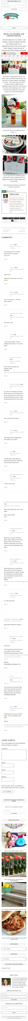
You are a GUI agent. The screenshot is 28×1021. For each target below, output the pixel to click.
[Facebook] (5, 200)
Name (4, 762)
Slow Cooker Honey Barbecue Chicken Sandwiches (14, 939)
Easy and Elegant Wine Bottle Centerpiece (14, 880)
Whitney (12, 292)
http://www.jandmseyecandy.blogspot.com (16, 581)
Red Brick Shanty (15, 384)
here (15, 132)
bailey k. (12, 593)
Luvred (12, 244)
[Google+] (7, 200)
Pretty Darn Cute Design (14, 1018)
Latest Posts (12, 191)
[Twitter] (4, 200)
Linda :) (12, 267)
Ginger (12, 706)
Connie (12, 411)
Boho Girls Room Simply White (14, 851)
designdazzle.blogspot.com (12, 619)
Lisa (11, 451)
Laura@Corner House (16, 313)
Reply (5, 259)
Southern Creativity (15, 357)
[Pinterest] (6, 202)
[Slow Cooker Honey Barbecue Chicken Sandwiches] (14, 923)
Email (4, 769)
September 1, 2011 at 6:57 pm (12, 621)
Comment (5, 748)
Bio (4, 191)
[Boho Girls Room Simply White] (14, 836)
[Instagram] (4, 202)
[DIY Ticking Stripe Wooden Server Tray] (14, 894)
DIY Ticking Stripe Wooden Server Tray (14, 909)
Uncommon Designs (14, 16)
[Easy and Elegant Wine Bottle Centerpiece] (14, 864)
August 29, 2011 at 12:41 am (12, 505)
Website (4, 776)
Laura (11, 334)
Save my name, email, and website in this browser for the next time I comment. (13, 786)
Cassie (12, 430)
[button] (14, 28)
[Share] (12, 221)
